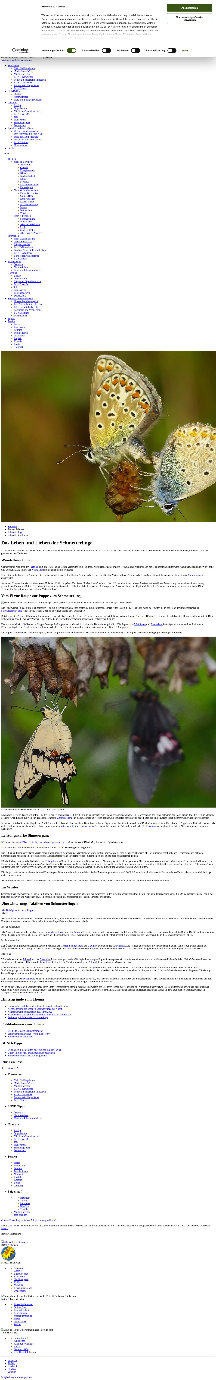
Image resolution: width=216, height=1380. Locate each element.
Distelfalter (45, 959)
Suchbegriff (7, 57)
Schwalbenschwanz (55, 932)
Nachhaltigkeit (27, 176)
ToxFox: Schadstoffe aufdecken (30, 79)
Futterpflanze (52, 861)
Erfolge (17, 105)
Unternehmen (21, 145)
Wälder (24, 213)
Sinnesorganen (195, 575)
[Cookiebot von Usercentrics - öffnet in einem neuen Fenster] (20, 50)
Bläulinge (92, 945)
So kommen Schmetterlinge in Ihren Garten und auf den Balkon (39, 1014)
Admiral (27, 959)
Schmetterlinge (27, 218)
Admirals (5, 962)
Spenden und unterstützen (20, 128)
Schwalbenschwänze (11, 610)
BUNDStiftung (21, 142)
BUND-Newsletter (23, 77)
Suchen (48, 57)
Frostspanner (152, 826)
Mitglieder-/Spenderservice (27, 111)
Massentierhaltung (29, 204)
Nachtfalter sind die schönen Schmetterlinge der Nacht (35, 1008)
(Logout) (18, 347)
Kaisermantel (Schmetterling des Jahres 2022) (30, 1011)
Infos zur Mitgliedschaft (26, 136)
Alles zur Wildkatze (30, 224)
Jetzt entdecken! (10, 1068)
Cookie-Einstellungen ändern (15, 1220)
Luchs (23, 227)
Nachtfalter (37, 569)
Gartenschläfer (27, 230)
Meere (23, 207)
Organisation (20, 108)
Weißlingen (140, 624)
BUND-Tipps (14, 91)
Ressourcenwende (29, 184)
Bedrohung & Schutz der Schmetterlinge (28, 1017)
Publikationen (21, 332)
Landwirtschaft (27, 198)
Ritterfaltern (157, 624)
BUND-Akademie (23, 82)
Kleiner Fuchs (87, 826)
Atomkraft (25, 164)
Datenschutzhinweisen (92, 38)
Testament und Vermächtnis (27, 139)
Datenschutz (20, 125)
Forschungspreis (22, 122)
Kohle (23, 178)
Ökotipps (18, 94)
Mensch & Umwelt (23, 161)
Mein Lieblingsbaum (24, 68)
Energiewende (27, 170)
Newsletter (19, 335)
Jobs (16, 116)
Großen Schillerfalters (72, 945)
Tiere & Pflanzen (22, 216)
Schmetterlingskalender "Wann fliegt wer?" (29, 1033)
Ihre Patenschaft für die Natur (28, 134)
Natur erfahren (21, 96)
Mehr (185, 50)
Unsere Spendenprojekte (26, 131)
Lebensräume (27, 201)
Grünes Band (27, 196)
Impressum (123, 38)
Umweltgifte (26, 187)
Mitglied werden (23, 60)
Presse (17, 324)
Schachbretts (118, 945)
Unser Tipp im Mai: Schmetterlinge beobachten (31, 1052)
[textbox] (28, 57)
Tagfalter (33, 566)
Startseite (12, 526)
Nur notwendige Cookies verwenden (189, 18)
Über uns (12, 102)
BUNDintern (20, 88)
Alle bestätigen (189, 7)
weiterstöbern (22, 1242)
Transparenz (20, 119)
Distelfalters (29, 978)
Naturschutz (26, 210)
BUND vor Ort (21, 114)
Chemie (24, 167)
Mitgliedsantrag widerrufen (44, 1220)
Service (11, 321)
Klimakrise (25, 173)
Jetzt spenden (8, 60)
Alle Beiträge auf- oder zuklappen (18, 910)
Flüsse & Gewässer (30, 193)
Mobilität (24, 181)
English (11, 148)
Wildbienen (26, 221)
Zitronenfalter (64, 817)
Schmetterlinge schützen (20, 1036)
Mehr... (4, 1228)
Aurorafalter (79, 932)
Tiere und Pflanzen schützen (28, 99)
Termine (18, 329)
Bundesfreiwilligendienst (26, 85)
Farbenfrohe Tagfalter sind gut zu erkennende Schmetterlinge (38, 1006)
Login (17, 344)
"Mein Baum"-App (23, 71)
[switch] (106, 50)
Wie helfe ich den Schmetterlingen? (25, 1030)
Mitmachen (13, 65)
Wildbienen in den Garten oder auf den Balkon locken (35, 1049)
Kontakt (18, 341)
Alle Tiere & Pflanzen (31, 233)
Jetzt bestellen (8, 1242)
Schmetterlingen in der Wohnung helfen (27, 1055)
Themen (12, 159)
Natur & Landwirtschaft (26, 190)
